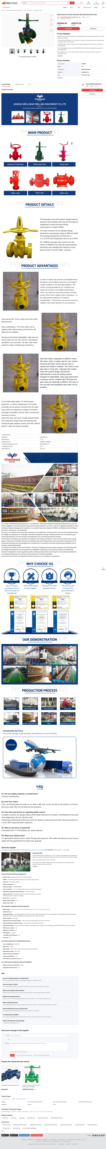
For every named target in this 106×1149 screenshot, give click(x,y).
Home (2, 10)
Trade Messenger (24, 1135)
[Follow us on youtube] (99, 1135)
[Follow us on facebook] (93, 1135)
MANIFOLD (3, 1104)
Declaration (68, 1144)
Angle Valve (22, 1118)
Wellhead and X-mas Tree (32, 909)
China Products (31, 1139)
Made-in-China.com (47, 1141)
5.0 (87, 86)
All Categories (6, 7)
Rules (103, 7)
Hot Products (23, 1139)
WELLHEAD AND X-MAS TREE (59, 1102)
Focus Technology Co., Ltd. (43, 1144)
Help (79, 7)
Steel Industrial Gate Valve (66, 1124)
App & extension (87, 7)
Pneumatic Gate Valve (43, 1118)
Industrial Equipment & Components (14, 10)
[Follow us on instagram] (97, 1135)
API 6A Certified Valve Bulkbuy (29, 1128)
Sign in (103, 3)
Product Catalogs (22, 1099)
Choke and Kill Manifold (44, 909)
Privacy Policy (75, 1144)
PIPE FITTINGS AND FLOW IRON (34, 1102)
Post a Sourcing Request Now (41, 1055)
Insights (83, 1139)
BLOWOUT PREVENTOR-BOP (85, 1102)
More (2, 1131)
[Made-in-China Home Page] (9, 2)
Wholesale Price (61, 1139)
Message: (7, 1043)
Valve (24, 10)
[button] (68, 2)
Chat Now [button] (93, 28)
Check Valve (13, 1118)
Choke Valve (20, 909)
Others (54, 1104)
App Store (5, 1135)
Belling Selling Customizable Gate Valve (10, 1085)
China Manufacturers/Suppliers (41, 1139)
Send (12, 1055)
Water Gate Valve (6, 1124)
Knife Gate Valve (31, 1118)
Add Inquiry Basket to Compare (28, 56)
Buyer (71, 7)
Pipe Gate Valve (16, 1128)
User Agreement (61, 1144)
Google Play (13, 1135)
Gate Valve (29, 10)
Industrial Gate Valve (79, 1124)
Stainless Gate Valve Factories (20, 1124)
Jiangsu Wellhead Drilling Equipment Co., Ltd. (70, 17)
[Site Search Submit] (72, 2)
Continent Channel (69, 1139)
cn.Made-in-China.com (66, 1141)
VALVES (29, 1104)
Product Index (77, 1139)
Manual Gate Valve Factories (50, 1124)
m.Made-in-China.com (56, 1141)
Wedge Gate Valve (38, 10)
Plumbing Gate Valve (92, 1124)
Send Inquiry (68, 28)
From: (8, 1035)
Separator (3, 1102)
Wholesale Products (53, 1139)
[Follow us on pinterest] (101, 1135)
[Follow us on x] (95, 1135)
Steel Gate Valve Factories (35, 1124)
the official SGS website (35, 850)
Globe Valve (5, 1118)
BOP (24, 909)
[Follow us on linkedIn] (104, 1135)
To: (8, 1039)
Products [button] (24, 3)
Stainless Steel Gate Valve (56, 1118)
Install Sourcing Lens (37, 1135)
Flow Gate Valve (6, 1128)
